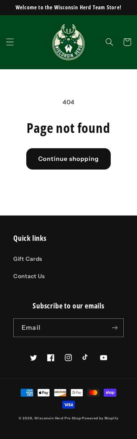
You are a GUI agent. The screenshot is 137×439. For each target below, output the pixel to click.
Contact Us (29, 276)
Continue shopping (68, 159)
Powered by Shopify (100, 418)
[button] (10, 42)
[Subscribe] (114, 327)
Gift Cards (27, 258)
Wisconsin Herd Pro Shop (57, 418)
